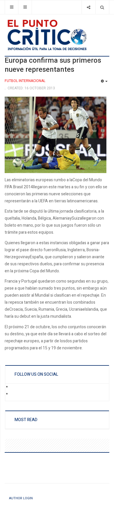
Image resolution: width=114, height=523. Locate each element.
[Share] (88, 7)
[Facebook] (15, 387)
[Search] (102, 7)
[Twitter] (15, 394)
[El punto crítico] (57, 35)
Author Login (21, 498)
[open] (11, 7)
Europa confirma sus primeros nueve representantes (53, 65)
